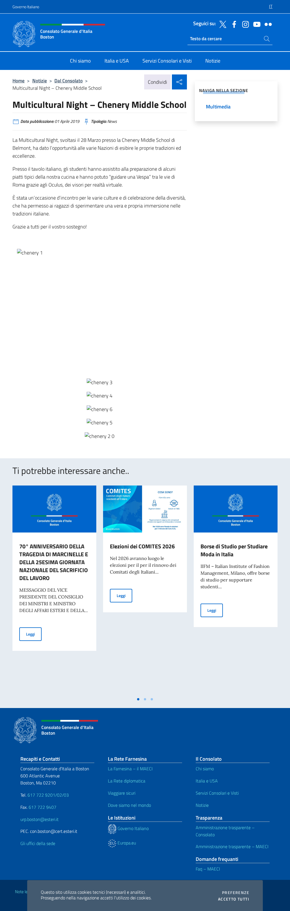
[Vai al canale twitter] (221, 23)
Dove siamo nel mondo (129, 805)
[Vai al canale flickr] (266, 23)
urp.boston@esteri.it (39, 819)
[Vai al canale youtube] (255, 23)
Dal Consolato (68, 80)
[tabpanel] (54, 590)
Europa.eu (126, 842)
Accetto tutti (233, 899)
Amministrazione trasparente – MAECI (232, 846)
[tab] (138, 699)
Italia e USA (207, 780)
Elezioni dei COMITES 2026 (142, 546)
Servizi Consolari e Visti (217, 793)
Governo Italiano (25, 7)
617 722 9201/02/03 (48, 795)
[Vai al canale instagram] (244, 23)
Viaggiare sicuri (121, 793)
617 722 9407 (42, 807)
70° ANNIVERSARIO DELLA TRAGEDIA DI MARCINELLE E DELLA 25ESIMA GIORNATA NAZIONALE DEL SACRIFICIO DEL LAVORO (53, 562)
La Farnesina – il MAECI (130, 768)
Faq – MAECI (208, 868)
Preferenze (235, 893)
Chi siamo (205, 768)
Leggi (34, 634)
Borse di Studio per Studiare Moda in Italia (234, 550)
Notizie (39, 80)
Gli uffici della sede (37, 843)
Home (18, 80)
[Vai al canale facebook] (232, 23)
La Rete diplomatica (126, 780)
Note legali (24, 891)
